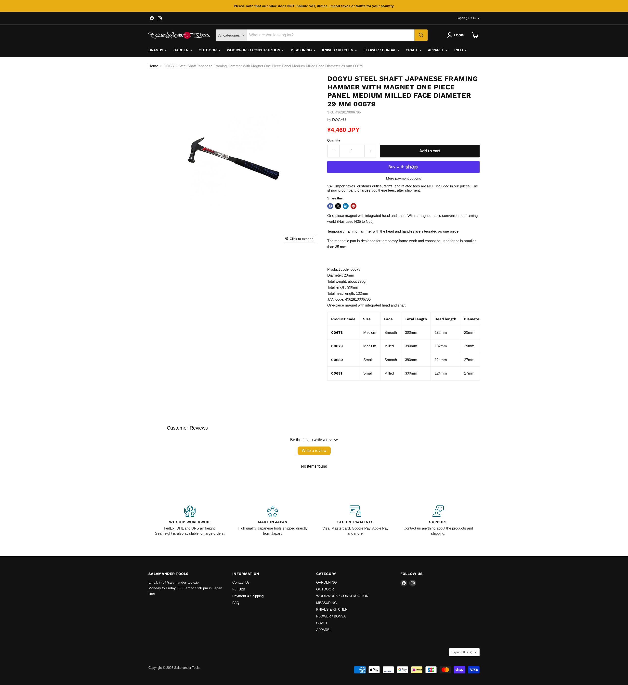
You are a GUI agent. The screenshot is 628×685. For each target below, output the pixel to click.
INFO (459, 50)
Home (153, 66)
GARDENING (326, 582)
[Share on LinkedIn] (346, 206)
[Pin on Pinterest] (353, 206)
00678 (337, 332)
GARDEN (181, 50)
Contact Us (240, 582)
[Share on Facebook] (330, 206)
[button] (456, 35)
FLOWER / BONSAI (380, 50)
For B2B (238, 589)
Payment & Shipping (248, 596)
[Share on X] (338, 206)
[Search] (421, 35)
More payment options (403, 178)
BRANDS (156, 50)
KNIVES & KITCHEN (332, 609)
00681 (336, 373)
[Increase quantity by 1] (371, 151)
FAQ (235, 603)
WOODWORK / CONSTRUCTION (254, 50)
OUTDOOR (208, 50)
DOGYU (339, 120)
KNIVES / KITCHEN (338, 50)
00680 (337, 360)
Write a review (314, 450)
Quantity (333, 140)
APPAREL (436, 50)
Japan (466, 18)
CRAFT (412, 50)
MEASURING (301, 50)
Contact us (412, 528)
